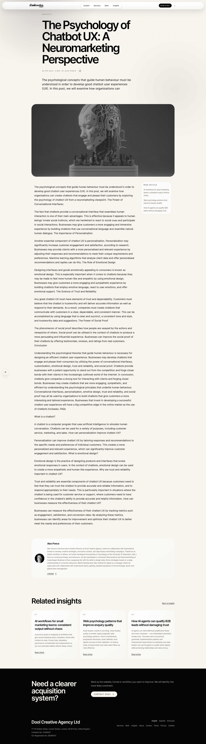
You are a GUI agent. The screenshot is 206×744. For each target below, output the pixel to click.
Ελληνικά (171, 721)
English (154, 721)
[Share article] (5, 372)
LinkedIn (50, 574)
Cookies (171, 726)
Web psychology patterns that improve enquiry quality (155, 201)
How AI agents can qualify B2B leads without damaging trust (156, 209)
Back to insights (168, 603)
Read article (39, 652)
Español (162, 721)
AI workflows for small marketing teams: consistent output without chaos (156, 192)
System (86, 6)
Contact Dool (104, 694)
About (141, 726)
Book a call (165, 5)
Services (97, 6)
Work (107, 6)
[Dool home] (37, 5)
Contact (149, 726)
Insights (116, 6)
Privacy (163, 726)
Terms (156, 726)
